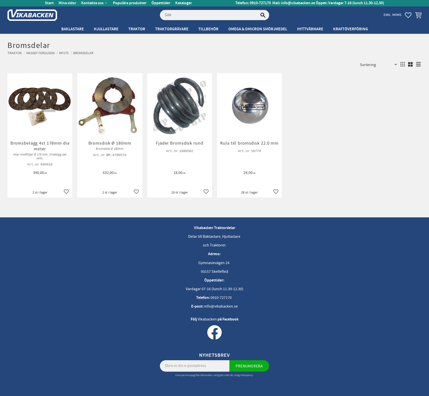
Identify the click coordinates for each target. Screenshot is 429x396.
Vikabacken (207, 319)
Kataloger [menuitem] (183, 3)
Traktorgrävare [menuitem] (171, 29)
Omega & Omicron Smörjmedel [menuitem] (257, 29)
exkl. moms (392, 14)
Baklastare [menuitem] (72, 29)
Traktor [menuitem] (136, 29)
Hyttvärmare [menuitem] (310, 29)
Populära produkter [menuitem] (129, 3)
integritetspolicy (243, 375)
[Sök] (263, 15)
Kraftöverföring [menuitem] (350, 29)
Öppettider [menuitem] (160, 3)
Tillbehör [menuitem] (208, 29)
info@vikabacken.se (298, 3)
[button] (408, 15)
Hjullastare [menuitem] (106, 29)
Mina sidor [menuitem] (67, 3)
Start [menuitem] (49, 3)
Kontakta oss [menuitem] (92, 3)
